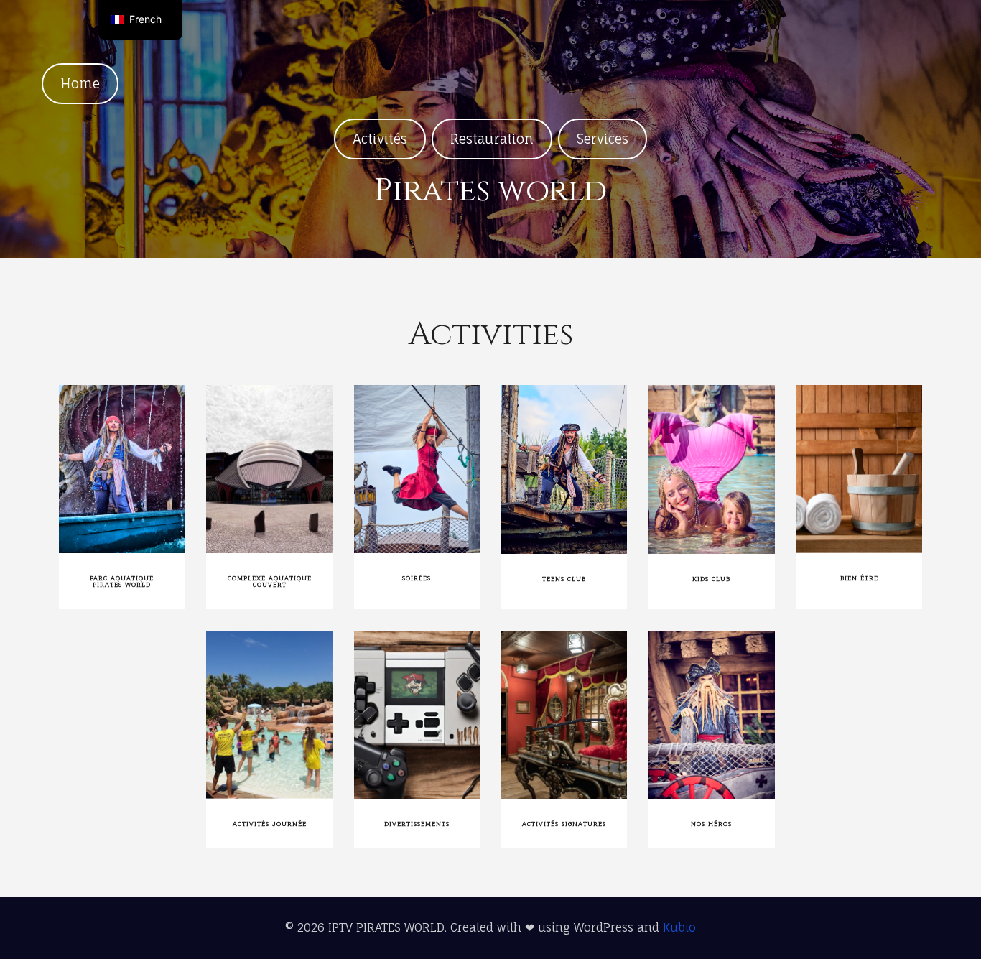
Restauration (492, 139)
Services (602, 139)
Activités (380, 139)
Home (80, 83)
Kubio (679, 927)
